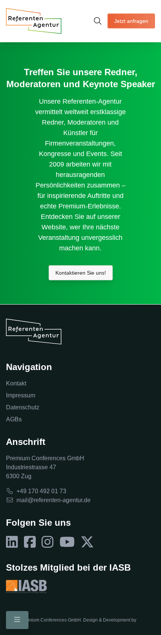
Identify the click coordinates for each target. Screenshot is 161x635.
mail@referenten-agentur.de (53, 500)
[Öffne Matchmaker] (97, 21)
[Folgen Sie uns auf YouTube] (67, 542)
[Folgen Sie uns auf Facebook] (30, 542)
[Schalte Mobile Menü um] (17, 620)
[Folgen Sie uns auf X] (87, 542)
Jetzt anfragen (131, 21)
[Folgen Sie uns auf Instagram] (48, 542)
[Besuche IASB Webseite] (26, 586)
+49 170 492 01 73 (41, 491)
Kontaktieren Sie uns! (80, 273)
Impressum (20, 395)
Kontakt (16, 383)
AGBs (14, 419)
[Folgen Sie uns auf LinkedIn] (12, 542)
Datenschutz (22, 407)
